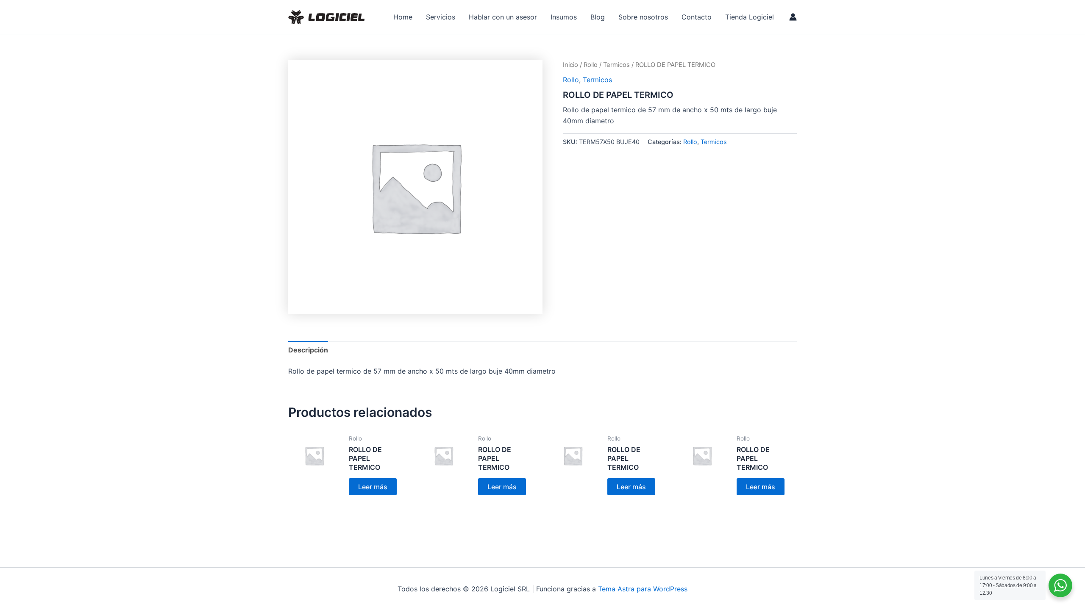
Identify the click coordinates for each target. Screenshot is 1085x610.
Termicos (616, 65)
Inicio (570, 65)
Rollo (591, 65)
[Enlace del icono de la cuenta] (793, 17)
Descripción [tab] (308, 350)
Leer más (372, 486)
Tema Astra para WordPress (642, 589)
